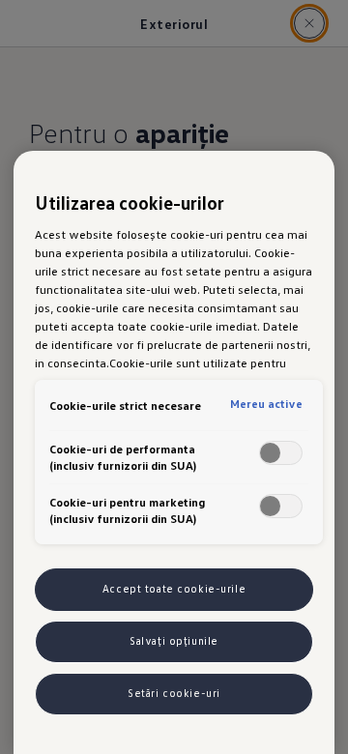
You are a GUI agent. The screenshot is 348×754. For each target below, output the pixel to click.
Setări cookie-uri (174, 693)
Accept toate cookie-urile (174, 588)
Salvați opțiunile (174, 641)
